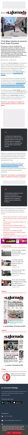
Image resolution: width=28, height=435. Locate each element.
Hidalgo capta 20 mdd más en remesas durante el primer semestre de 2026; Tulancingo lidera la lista (15, 218)
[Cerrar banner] (26, 427)
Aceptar (8, 432)
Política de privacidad (16, 432)
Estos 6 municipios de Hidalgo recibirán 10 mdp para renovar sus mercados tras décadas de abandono (14, 227)
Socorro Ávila (5, 60)
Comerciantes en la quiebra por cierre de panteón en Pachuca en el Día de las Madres (12, 103)
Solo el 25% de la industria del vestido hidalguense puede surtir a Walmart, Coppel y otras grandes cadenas (14, 232)
